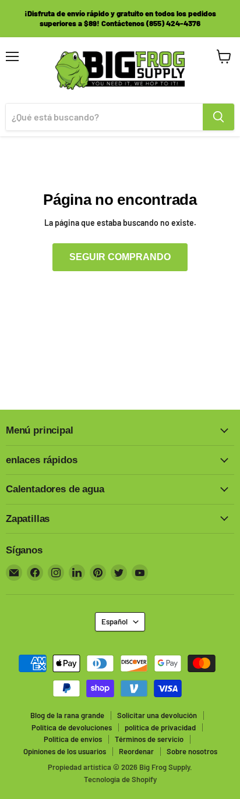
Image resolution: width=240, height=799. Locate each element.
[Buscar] (218, 117)
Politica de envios (73, 739)
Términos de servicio (149, 739)
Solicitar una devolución (157, 715)
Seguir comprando (120, 257)
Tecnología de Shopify (120, 779)
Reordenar (136, 751)
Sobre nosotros (192, 751)
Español (114, 621)
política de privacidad (160, 727)
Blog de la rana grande (67, 715)
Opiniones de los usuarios (64, 751)
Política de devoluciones (71, 727)
